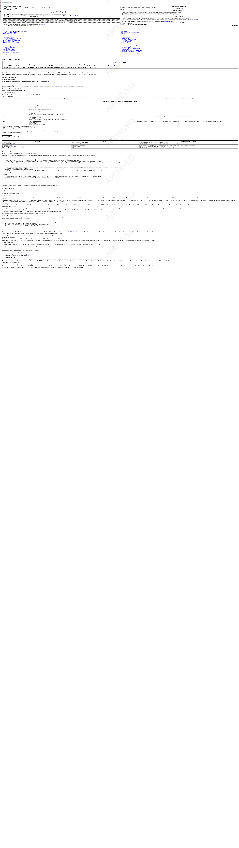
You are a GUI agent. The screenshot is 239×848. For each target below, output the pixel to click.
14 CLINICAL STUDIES (125, 47)
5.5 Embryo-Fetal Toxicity (9, 48)
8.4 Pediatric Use (124, 33)
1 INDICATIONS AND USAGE (9, 33)
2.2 (44, 24)
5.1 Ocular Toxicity (7, 43)
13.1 (115, 375)
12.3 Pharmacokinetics (125, 42)
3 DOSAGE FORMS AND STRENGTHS (11, 40)
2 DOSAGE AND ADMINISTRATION (11, 34)
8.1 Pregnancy (6, 53)
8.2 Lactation (124, 31)
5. (83, 597)
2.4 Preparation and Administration (10, 39)
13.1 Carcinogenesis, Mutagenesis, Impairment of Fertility (132, 45)
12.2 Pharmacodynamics (126, 41)
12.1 (102, 375)
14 (42, 74)
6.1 (189, 18)
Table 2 (36, 136)
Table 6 (17, 535)
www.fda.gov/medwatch (168, 21)
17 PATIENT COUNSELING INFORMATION (130, 51)
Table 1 (75, 98)
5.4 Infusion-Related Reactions (10, 47)
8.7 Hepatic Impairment (126, 37)
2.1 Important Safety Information (10, 36)
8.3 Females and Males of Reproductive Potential (131, 32)
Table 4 (3, 328)
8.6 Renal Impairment (125, 36)
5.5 (174, 14)
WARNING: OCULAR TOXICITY (10, 32)
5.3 (183, 12)
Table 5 (44, 476)
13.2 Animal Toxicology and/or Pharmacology (130, 46)
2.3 (75, 15)
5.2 (37, 16)
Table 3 (3, 274)
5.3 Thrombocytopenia (8, 46)
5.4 (178, 13)
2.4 (32, 25)
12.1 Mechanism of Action (126, 40)
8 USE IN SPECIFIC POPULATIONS (11, 52)
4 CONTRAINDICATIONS (9, 41)
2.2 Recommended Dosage (9, 37)
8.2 (133, 23)
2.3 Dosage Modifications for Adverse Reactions (13, 38)
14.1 (41, 264)
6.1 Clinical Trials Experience (9, 50)
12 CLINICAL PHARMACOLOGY (128, 39)
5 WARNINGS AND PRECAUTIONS (11, 42)
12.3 (108, 414)
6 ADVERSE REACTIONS (8, 49)
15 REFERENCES (124, 49)
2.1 (100, 209)
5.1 (69, 14)
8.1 (175, 14)
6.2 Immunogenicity (7, 51)
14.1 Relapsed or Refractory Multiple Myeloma (130, 48)
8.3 (177, 14)
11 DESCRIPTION (124, 38)
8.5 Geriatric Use (124, 34)
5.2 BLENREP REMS (8, 45)
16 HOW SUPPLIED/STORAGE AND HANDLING (131, 50)
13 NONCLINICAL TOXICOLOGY (128, 43)
